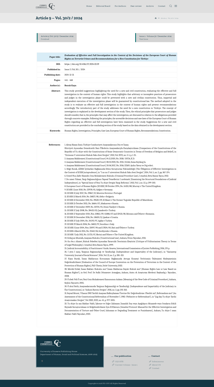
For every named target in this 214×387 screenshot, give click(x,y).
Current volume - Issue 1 (126, 365)
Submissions (158, 361)
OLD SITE (119, 361)
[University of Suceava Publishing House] (45, 6)
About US (156, 365)
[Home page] (156, 18)
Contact (155, 368)
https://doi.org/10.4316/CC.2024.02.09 (82, 64)
